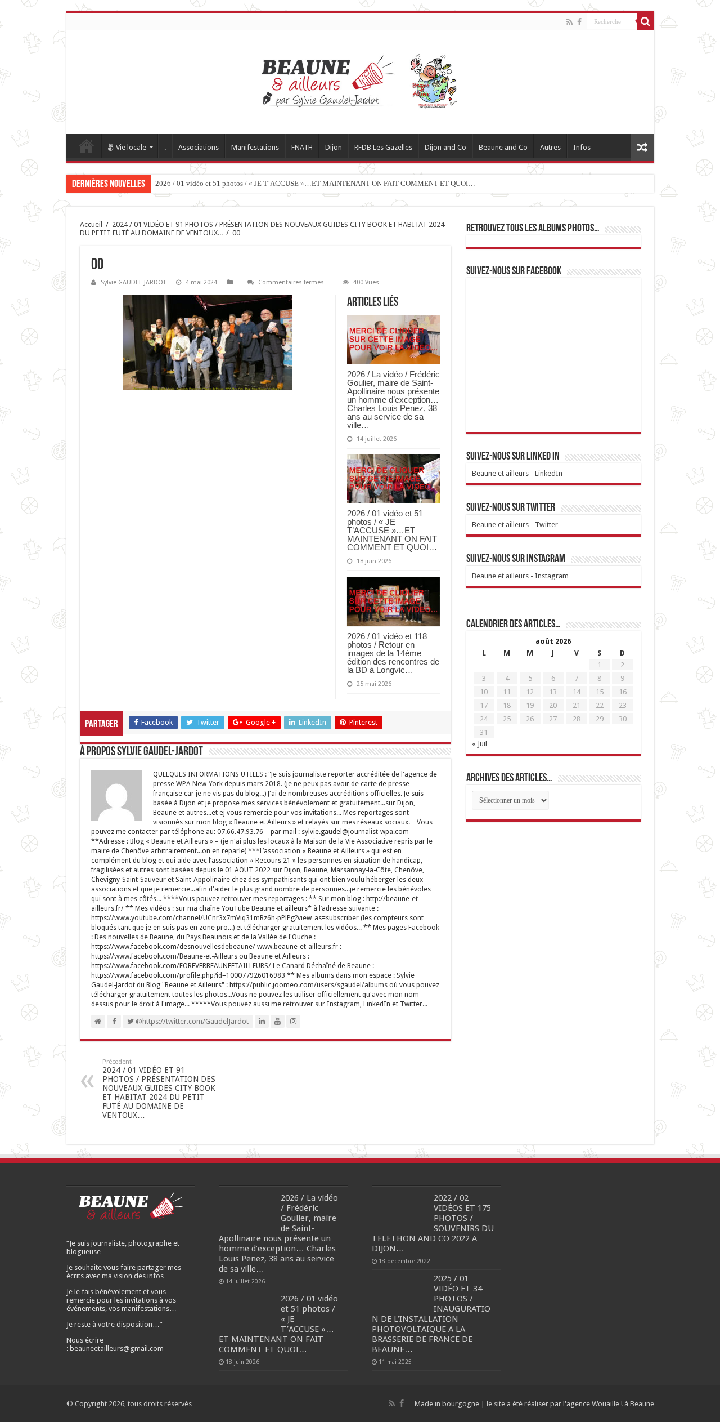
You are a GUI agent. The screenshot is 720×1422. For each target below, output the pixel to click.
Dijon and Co (445, 147)
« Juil (479, 743)
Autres (550, 147)
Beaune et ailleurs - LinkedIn (517, 473)
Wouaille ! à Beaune (623, 1403)
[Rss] (569, 22)
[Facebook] (579, 22)
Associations (198, 147)
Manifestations (255, 147)
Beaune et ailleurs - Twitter (515, 524)
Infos (582, 147)
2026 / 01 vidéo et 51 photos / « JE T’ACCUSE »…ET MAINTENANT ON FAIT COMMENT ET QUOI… (315, 183)
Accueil (86, 146)
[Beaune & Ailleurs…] (360, 82)
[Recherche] (645, 21)
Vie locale (131, 147)
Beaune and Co (503, 147)
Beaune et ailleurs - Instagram (520, 576)
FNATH (302, 147)
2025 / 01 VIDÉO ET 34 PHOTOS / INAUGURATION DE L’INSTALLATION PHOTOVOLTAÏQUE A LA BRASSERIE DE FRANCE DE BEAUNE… (431, 1313)
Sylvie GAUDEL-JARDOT (133, 282)
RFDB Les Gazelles (383, 147)
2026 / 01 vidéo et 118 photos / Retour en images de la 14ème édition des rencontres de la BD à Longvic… (393, 653)
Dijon (333, 147)
